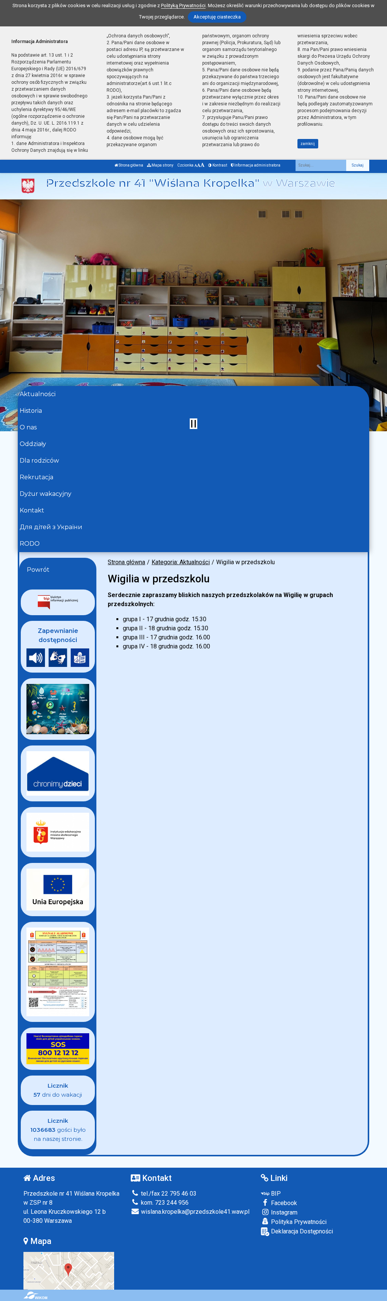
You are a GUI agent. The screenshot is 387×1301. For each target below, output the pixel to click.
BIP (275, 1193)
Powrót (38, 569)
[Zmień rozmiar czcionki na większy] (198, 165)
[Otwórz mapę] (68, 1270)
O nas (28, 427)
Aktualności (38, 394)
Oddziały (33, 444)
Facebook (283, 1203)
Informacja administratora (257, 165)
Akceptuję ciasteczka (217, 17)
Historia (31, 410)
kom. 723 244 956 (164, 1202)
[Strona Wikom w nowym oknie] (35, 1295)
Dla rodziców (39, 460)
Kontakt (32, 510)
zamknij (307, 144)
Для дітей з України (51, 527)
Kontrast (219, 165)
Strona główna (130, 165)
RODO (30, 543)
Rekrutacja (36, 477)
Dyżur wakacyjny (45, 493)
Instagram (283, 1212)
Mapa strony (162, 165)
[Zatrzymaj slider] (193, 423)
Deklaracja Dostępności (301, 1231)
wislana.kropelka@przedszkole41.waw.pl (194, 1211)
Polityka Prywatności (298, 1221)
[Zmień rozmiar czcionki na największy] (202, 165)
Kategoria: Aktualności (181, 562)
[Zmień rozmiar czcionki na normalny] (195, 165)
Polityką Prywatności (183, 5)
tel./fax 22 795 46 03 (168, 1193)
